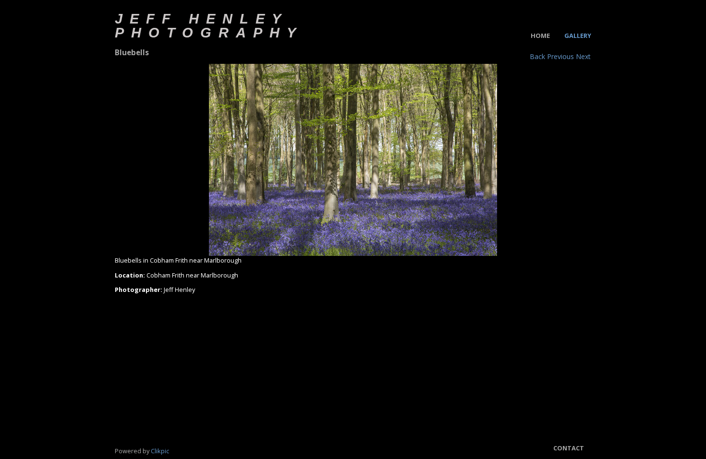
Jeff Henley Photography (209, 25)
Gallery (577, 35)
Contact (568, 448)
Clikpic (160, 451)
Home (540, 35)
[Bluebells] (353, 160)
